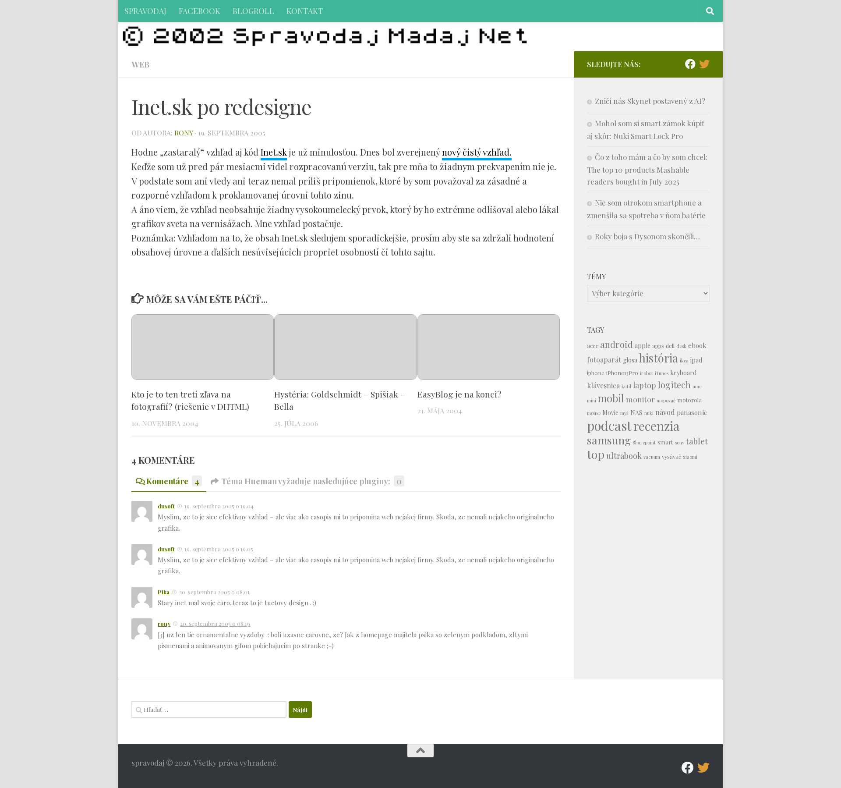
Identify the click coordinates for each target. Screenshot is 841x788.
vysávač (671, 456)
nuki (649, 413)
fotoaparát (604, 359)
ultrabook (624, 455)
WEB (140, 64)
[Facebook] (690, 64)
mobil (611, 398)
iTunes (661, 373)
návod (665, 412)
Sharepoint (644, 442)
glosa (630, 360)
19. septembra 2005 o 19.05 (218, 549)
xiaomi (690, 457)
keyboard (683, 373)
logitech (674, 384)
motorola (689, 400)
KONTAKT (304, 10)
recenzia (656, 426)
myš (624, 413)
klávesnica (603, 385)
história (658, 357)
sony (679, 442)
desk (681, 346)
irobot (646, 373)
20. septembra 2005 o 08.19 (215, 623)
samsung (609, 440)
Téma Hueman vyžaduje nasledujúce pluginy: (311, 481)
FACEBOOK (199, 10)
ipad (696, 360)
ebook (697, 345)
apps (658, 345)
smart (665, 442)
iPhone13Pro (622, 372)
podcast (609, 425)
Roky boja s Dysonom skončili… (647, 236)
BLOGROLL (253, 10)
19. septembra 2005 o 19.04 (219, 506)
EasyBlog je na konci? (459, 394)
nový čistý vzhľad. (477, 152)
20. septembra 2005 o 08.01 (214, 592)
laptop (644, 385)
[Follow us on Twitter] (704, 64)
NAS (636, 412)
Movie (610, 412)
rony (183, 132)
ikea (684, 360)
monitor (640, 399)
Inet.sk (274, 152)
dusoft (166, 506)
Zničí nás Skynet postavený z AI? (650, 101)
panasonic (692, 412)
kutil (626, 386)
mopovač (666, 400)
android (616, 344)
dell (670, 345)
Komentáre (172, 481)
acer (592, 345)
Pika (164, 592)
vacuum (651, 457)
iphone (595, 372)
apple (642, 345)
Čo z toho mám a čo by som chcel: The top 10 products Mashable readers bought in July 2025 (647, 169)
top (595, 454)
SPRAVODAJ (145, 10)
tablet (697, 441)
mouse (594, 413)
